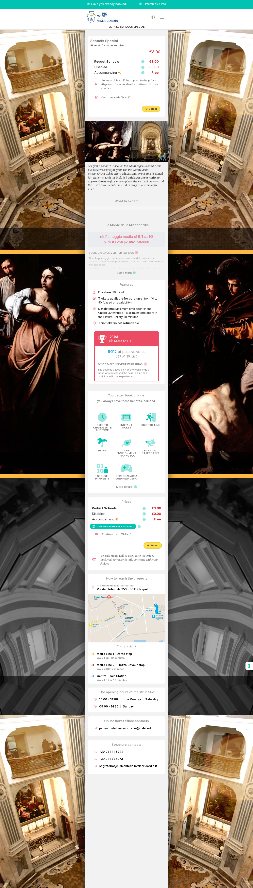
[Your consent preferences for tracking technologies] (249, 666)
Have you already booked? (108, 4)
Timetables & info (154, 4)
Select (152, 108)
